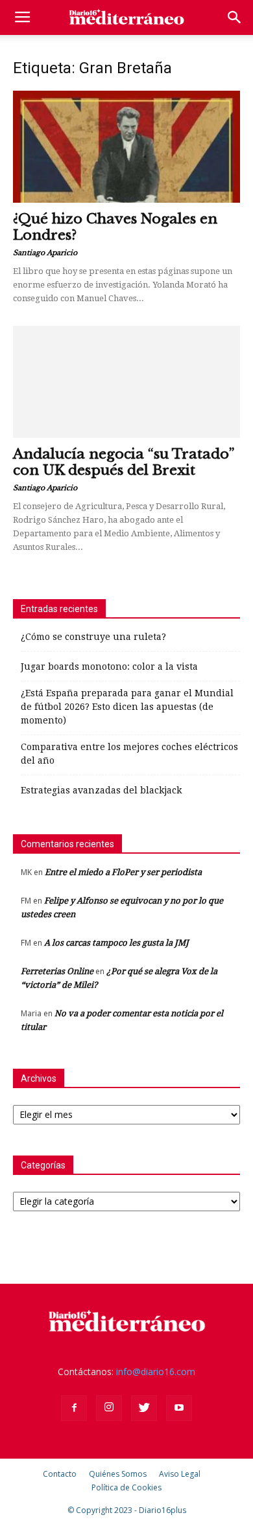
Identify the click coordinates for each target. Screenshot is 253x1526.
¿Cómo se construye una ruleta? (93, 637)
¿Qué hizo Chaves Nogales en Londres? (115, 227)
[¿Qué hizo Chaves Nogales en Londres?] (126, 147)
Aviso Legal (179, 1473)
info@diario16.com (155, 1371)
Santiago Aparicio (45, 252)
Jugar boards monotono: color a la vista (109, 666)
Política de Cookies (126, 1487)
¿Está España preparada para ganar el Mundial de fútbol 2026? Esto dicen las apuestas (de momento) (127, 706)
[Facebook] (74, 1408)
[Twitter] (144, 1408)
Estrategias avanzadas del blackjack (101, 790)
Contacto (60, 1473)
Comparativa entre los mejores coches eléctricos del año (129, 754)
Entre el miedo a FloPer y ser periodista (123, 872)
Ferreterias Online (57, 971)
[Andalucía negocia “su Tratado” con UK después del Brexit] (126, 382)
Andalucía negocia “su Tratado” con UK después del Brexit (123, 462)
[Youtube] (179, 1408)
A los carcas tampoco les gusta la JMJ (116, 943)
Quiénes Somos (118, 1473)
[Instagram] (109, 1408)
